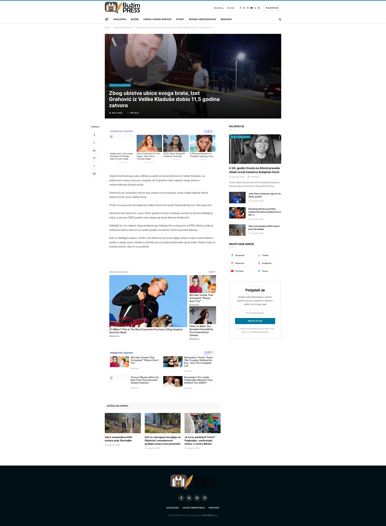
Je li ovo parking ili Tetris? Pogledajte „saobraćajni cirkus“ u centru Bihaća (200, 440)
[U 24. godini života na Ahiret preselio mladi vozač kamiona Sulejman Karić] (255, 149)
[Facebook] (94, 135)
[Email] (94, 173)
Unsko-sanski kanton (157, 19)
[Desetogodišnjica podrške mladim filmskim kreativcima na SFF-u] (237, 213)
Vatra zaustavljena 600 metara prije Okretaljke (118, 439)
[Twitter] (94, 143)
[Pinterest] (94, 158)
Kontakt (230, 8)
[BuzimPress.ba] (122, 7)
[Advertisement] (193, 61)
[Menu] (106, 19)
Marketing (218, 8)
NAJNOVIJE (272, 8)
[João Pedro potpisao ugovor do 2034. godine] (237, 197)
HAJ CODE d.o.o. (210, 515)
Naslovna (119, 19)
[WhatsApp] (94, 166)
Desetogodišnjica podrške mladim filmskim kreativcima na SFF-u (264, 212)
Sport (180, 19)
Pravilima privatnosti (259, 332)
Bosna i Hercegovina (202, 19)
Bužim (135, 19)
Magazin (226, 19)
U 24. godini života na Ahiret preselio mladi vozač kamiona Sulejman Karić (254, 170)
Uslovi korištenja (194, 508)
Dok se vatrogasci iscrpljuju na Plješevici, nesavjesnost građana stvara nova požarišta (163, 440)
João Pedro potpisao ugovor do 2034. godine (264, 195)
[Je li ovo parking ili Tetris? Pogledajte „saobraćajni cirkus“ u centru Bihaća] (203, 423)
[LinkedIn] (94, 150)
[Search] (279, 19)
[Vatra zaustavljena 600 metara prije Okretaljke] (123, 423)
